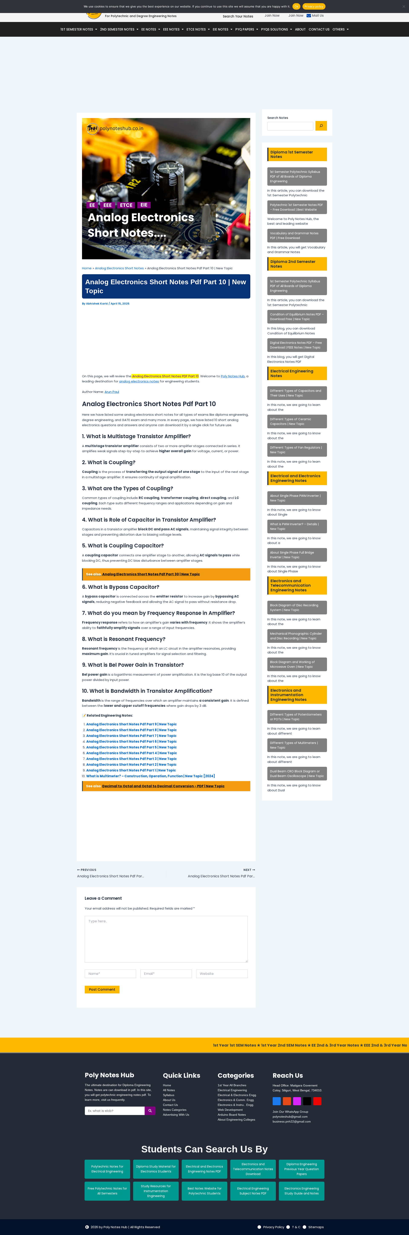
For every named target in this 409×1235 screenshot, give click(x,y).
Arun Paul (112, 391)
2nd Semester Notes (117, 29)
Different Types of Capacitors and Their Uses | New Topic (295, 393)
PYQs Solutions (274, 29)
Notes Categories (174, 1109)
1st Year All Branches (232, 1085)
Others (339, 29)
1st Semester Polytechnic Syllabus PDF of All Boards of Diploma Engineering (295, 176)
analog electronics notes (139, 381)
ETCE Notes (196, 29)
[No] (404, 6)
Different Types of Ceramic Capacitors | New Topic (290, 421)
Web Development (230, 1109)
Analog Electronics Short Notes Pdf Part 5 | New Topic (131, 747)
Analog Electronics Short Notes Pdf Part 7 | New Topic (131, 735)
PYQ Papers (244, 29)
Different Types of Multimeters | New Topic (294, 745)
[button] (79, 29)
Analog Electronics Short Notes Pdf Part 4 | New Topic (131, 753)
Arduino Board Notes (232, 1114)
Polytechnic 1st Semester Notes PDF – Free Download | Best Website (296, 207)
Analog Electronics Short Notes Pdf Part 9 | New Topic (131, 724)
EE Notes (148, 29)
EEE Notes (171, 29)
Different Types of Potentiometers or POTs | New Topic (296, 716)
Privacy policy (314, 6)
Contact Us (319, 29)
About (300, 29)
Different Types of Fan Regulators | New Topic (296, 449)
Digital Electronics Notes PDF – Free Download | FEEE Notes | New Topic (296, 345)
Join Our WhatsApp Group (290, 1111)
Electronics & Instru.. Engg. (236, 1105)
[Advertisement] (166, 81)
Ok (296, 6)
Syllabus (168, 1095)
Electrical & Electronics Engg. (237, 1095)
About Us (169, 1100)
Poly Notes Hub (233, 376)
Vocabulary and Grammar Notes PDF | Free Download (294, 235)
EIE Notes (220, 29)
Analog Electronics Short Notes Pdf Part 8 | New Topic (131, 730)
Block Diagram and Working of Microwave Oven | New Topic (292, 664)
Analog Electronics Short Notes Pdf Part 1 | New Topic (131, 770)
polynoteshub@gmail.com (290, 1116)
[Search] (321, 126)
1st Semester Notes (76, 29)
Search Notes (277, 118)
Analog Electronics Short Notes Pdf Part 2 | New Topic (131, 764)
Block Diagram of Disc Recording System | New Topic (294, 607)
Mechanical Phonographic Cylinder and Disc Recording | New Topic (296, 635)
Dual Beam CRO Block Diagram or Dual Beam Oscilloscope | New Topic (297, 773)
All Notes (169, 1090)
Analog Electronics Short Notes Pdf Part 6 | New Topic (131, 741)
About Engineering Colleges (236, 1119)
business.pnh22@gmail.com (292, 1121)
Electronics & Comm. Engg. (236, 1100)
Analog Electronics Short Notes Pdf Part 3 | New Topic (131, 759)
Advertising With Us (176, 1114)
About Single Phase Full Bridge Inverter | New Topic (292, 554)
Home (167, 1085)
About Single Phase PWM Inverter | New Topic (295, 498)
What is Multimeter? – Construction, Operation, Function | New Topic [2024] (150, 776)
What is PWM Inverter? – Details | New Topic (294, 526)
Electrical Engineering (232, 1090)
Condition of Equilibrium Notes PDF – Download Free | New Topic (297, 316)
